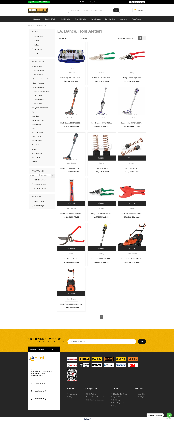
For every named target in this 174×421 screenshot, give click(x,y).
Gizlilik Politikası (91, 394)
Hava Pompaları (38, 75)
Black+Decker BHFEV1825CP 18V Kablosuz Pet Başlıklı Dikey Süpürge (132, 123)
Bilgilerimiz (118, 403)
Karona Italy (38, 49)
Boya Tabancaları (39, 70)
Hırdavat (34, 149)
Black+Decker (39, 36)
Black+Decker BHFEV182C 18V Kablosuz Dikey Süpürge (71, 123)
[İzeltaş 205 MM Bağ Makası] (102, 56)
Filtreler (36, 196)
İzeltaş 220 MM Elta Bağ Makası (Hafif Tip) (102, 213)
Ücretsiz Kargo (39, 206)
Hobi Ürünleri (37, 103)
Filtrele (53, 175)
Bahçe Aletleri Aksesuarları (41, 91)
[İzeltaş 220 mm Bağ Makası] (132, 56)
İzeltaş (36, 45)
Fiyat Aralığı (38, 171)
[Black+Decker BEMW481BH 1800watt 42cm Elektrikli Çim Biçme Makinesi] (132, 237)
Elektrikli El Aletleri (50, 19)
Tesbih (34, 128)
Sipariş (141, 394)
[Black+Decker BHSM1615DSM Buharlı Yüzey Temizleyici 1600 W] (102, 101)
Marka (35, 32)
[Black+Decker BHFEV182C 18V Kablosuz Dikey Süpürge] (71, 101)
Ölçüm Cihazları (96, 19)
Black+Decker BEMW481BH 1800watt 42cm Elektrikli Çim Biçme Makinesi (132, 259)
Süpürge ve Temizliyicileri (40, 108)
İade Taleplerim (141, 397)
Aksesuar (35, 161)
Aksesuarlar (123, 19)
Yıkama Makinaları (39, 87)
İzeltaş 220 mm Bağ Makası (132, 78)
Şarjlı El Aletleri (65, 19)
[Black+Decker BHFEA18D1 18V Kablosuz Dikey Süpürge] (71, 147)
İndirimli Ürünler (39, 201)
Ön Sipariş (116, 400)
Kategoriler (38, 62)
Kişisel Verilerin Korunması (95, 400)
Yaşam (34, 112)
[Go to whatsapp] (169, 415)
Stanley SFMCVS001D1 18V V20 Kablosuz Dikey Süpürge (102, 259)
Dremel (36, 41)
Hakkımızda (73, 394)
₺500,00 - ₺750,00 (40, 184)
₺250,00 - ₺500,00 (40, 180)
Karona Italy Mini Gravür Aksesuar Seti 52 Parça (71, 78)
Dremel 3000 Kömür (131, 168)
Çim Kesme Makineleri (40, 79)
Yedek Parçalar (136, 19)
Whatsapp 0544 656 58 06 (40, 2)
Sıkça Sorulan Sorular (120, 394)
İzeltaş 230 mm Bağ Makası (71, 259)
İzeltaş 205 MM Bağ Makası (101, 78)
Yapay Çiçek (35, 116)
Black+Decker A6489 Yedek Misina (71, 213)
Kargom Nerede (139, 2)
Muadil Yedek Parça (38, 120)
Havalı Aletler (36, 145)
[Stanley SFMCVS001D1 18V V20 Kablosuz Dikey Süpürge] (102, 237)
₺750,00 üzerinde (40, 188)
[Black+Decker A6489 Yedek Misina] (71, 192)
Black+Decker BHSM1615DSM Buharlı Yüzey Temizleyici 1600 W (102, 123)
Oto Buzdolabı (37, 95)
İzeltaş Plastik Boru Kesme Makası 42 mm (132, 213)
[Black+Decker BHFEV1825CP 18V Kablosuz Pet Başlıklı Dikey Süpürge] (132, 101)
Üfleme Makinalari (39, 99)
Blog (114, 406)
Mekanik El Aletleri (80, 19)
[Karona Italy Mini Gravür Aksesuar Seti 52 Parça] (71, 56)
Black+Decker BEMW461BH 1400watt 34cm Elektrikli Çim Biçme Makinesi (71, 304)
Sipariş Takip (117, 397)
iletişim (71, 397)
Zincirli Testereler (38, 83)
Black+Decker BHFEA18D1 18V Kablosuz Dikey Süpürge (71, 168)
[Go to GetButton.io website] (169, 419)
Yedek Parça (36, 157)
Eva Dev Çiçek (36, 124)
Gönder (142, 341)
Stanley (36, 53)
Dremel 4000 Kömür (101, 168)
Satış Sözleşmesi (95, 397)
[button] (69, 69)
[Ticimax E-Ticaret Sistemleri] (87, 419)
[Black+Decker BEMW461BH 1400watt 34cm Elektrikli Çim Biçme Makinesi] (71, 282)
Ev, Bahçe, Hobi (110, 19)
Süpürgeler (36, 19)
